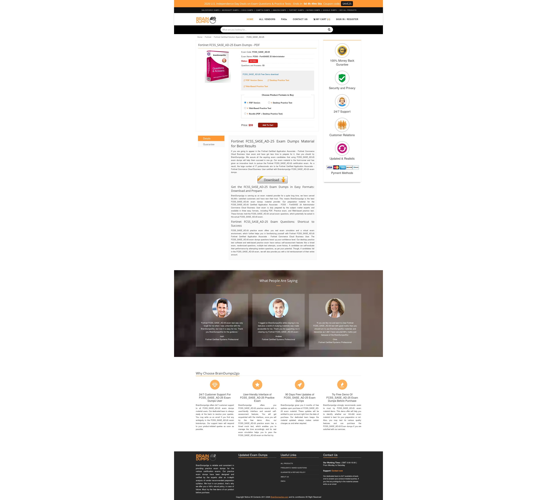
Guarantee (208, 144)
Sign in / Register (347, 19)
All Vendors (267, 19)
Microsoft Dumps (230, 10)
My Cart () (322, 19)
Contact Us (300, 19)
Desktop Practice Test (281, 102)
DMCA (283, 481)
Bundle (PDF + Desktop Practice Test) (265, 113)
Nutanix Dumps (313, 10)
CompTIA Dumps (263, 10)
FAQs (284, 19)
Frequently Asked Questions (294, 467)
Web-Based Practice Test (259, 108)
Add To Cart (268, 125)
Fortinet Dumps (296, 10)
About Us (285, 476)
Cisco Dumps (247, 10)
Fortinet (208, 37)
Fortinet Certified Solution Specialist (229, 37)
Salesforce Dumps (211, 10)
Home (250, 19)
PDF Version (253, 102)
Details (207, 138)
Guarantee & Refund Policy (293, 472)
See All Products (348, 10)
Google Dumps (330, 10)
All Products (287, 463)
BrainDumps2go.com (279, 497)
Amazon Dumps (279, 10)
